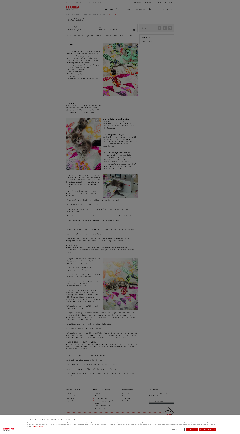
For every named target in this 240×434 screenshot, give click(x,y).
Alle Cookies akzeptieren (207, 430)
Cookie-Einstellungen (176, 430)
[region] (120, 424)
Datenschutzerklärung (38, 426)
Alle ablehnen (191, 430)
